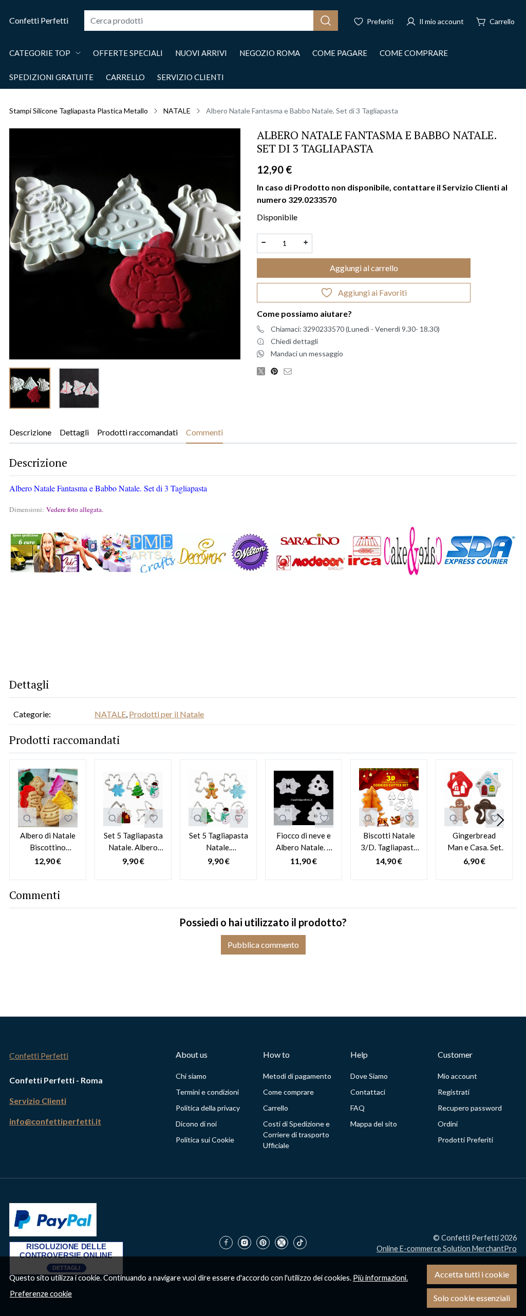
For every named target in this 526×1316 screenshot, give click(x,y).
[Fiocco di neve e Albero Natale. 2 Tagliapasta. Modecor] (303, 798)
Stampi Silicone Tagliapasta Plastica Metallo (78, 110)
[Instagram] (247, 1243)
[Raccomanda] (290, 371)
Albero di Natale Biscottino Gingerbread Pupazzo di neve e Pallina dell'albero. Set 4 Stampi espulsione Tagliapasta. (48, 842)
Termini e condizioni (207, 1092)
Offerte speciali (128, 53)
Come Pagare (339, 53)
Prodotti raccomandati (137, 432)
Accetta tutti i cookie (472, 1274)
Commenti (204, 432)
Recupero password (470, 1107)
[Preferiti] (373, 20)
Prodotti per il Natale (166, 714)
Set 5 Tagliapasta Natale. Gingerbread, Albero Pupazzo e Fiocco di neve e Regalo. (218, 842)
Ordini (448, 1123)
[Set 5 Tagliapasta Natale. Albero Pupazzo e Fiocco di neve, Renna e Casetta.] (133, 798)
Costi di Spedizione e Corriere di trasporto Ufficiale (296, 1134)
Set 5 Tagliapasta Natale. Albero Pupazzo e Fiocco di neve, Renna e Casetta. (133, 842)
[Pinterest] (265, 1243)
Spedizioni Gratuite (51, 77)
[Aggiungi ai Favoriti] (68, 818)
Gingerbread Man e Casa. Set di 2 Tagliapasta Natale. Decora (474, 842)
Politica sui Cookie (205, 1139)
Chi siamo (191, 1076)
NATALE (177, 110)
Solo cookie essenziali (472, 1298)
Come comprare (414, 53)
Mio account (457, 1076)
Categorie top (39, 53)
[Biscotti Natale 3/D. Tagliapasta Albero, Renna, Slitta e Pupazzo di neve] (389, 798)
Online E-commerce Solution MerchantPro (447, 1248)
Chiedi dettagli (294, 341)
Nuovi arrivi (201, 53)
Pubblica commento (263, 944)
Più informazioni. (380, 1277)
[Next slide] (500, 820)
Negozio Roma (269, 53)
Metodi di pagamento (297, 1076)
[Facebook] (228, 1243)
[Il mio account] (435, 20)
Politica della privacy (208, 1107)
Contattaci (367, 1092)
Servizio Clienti (190, 77)
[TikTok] (302, 1243)
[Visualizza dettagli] (27, 817)
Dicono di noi (196, 1123)
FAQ (357, 1107)
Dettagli (74, 432)
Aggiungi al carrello (364, 268)
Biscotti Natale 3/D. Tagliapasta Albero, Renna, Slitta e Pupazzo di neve (389, 842)
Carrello (125, 77)
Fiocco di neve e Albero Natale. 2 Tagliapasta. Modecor (303, 842)
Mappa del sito (373, 1123)
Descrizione (30, 432)
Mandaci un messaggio (307, 353)
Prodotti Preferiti (465, 1139)
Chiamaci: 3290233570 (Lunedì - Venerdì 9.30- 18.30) (355, 329)
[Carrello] (495, 20)
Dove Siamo (369, 1076)
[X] (284, 1243)
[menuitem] (29, 388)
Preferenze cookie (41, 1293)
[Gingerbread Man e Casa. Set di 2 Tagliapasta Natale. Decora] (474, 798)
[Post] (263, 371)
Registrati (453, 1092)
